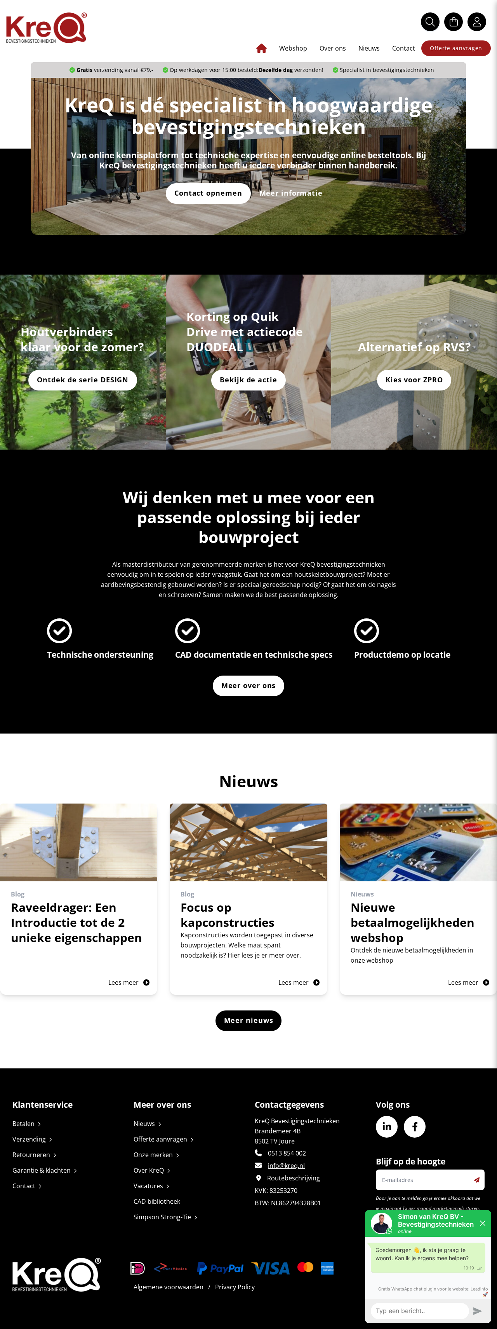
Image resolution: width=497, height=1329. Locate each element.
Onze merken (153, 1154)
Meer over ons (162, 1104)
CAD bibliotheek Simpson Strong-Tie (162, 1209)
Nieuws (369, 48)
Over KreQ (149, 1170)
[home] (46, 27)
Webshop (293, 48)
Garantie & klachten (41, 1170)
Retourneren (31, 1154)
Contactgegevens (289, 1104)
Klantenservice (42, 1104)
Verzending (29, 1139)
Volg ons (393, 1104)
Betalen (23, 1123)
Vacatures (148, 1186)
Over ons (333, 48)
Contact (403, 48)
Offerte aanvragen (456, 48)
